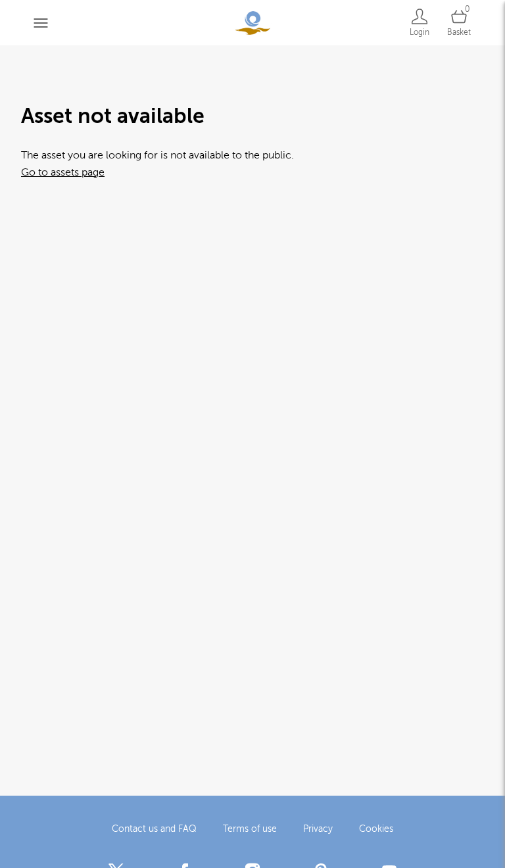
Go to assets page (63, 172)
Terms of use (250, 829)
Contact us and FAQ (154, 829)
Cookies (376, 829)
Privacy (318, 829)
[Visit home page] (252, 22)
